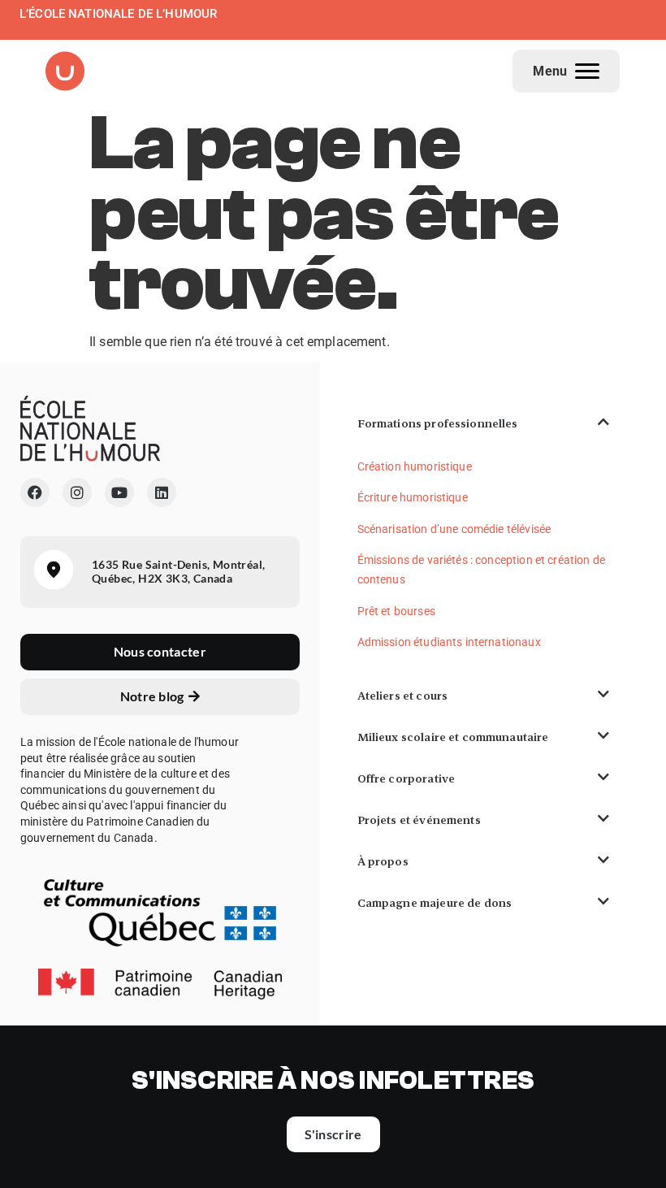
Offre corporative (406, 778)
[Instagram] (77, 492)
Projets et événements (419, 820)
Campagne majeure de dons (434, 902)
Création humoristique (414, 466)
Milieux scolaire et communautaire (453, 737)
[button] (483, 423)
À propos (383, 861)
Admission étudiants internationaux (449, 641)
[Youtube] (119, 492)
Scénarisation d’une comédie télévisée (454, 528)
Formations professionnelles (437, 423)
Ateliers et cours (402, 695)
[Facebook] (35, 492)
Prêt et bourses (396, 611)
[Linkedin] (161, 492)
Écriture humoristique (412, 497)
